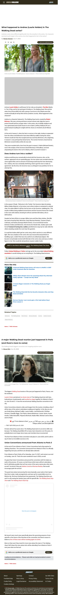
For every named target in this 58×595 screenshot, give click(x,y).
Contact (31, 576)
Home (6, 326)
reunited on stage (30, 399)
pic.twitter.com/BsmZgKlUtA (44, 423)
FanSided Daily (8, 578)
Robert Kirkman (9, 319)
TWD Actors (12, 563)
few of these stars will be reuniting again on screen (25, 539)
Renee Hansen (8, 38)
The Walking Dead (15, 315)
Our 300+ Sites (49, 576)
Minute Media (11, 588)
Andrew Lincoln (47, 315)
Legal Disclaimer (21, 581)
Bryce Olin (6, 349)
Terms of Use (49, 578)
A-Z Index (48, 581)
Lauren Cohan (9, 397)
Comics (40, 315)
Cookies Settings (9, 584)
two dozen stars (25, 397)
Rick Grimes (24, 315)
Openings (19, 576)
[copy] (14, 42)
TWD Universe (13, 326)
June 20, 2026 (20, 425)
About (5, 576)
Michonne (7, 315)
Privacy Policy (33, 578)
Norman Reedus (33, 315)
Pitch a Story (20, 578)
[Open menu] (4, 2)
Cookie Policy (8, 581)
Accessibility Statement (36, 581)
